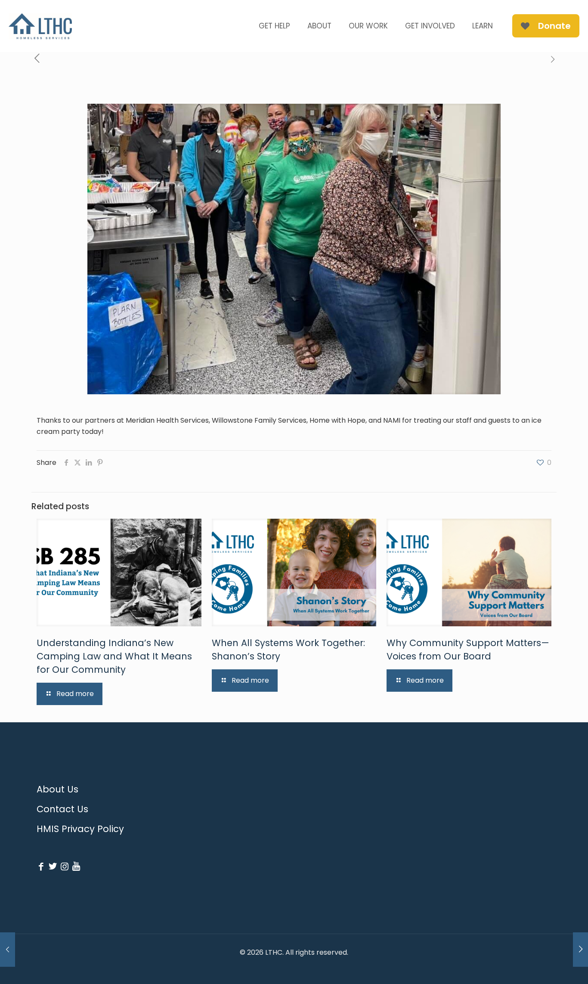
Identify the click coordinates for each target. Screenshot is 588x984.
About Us (57, 789)
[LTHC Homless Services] (40, 26)
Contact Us (62, 809)
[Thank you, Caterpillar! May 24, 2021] (7, 949)
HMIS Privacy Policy (80, 829)
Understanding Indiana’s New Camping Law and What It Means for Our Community (114, 656)
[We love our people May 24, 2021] (580, 949)
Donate (554, 26)
